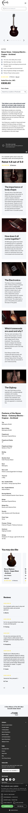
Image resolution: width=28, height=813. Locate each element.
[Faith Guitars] (5, 3)
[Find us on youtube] (14, 779)
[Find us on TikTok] (10, 779)
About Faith (4, 753)
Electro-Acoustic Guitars (7, 725)
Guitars (3, 49)
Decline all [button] (20, 806)
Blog (3, 755)
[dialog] (14, 798)
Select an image (7, 40)
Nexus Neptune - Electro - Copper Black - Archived (11, 571)
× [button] (26, 785)
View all (17, 77)
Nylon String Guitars (6, 732)
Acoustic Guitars (5, 727)
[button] (14, 810)
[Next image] (24, 40)
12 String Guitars (5, 729)
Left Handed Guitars (6, 736)
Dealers (3, 751)
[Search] (4, 8)
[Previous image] (4, 40)
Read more (13, 791)
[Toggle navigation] (25, 3)
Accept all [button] (7, 806)
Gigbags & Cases (5, 741)
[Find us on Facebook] (3, 779)
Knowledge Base (5, 748)
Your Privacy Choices (6, 758)
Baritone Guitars (5, 734)
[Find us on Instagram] (6, 779)
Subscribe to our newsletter (10, 770)
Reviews (13, 165)
